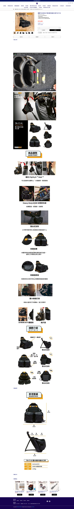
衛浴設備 (44, 5)
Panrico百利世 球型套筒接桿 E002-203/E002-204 (54, 491)
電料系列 (39, 5)
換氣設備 (26, 5)
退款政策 (21, 500)
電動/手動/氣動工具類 (33, 5)
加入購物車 (43, 30)
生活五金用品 (26, 7)
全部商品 (4, 5)
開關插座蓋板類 (16, 5)
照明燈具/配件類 (10, 5)
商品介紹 (21, 36)
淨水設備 (40, 7)
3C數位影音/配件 (68, 5)
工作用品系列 (62, 5)
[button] (35, 21)
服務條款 (28, 500)
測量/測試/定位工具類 (46, 7)
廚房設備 (22, 5)
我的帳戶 (18, 500)
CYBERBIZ (33, 506)
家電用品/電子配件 (55, 5)
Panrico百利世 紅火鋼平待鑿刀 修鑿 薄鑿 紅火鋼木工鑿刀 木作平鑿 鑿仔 (19, 491)
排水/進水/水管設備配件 (33, 7)
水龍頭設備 (49, 5)
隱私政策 (25, 500)
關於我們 (14, 500)
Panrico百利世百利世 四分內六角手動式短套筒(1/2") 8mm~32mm (42, 491)
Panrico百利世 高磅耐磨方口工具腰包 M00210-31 (31, 491)
